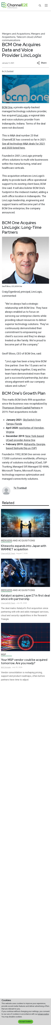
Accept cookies (25, 1021)
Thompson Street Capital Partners (21, 407)
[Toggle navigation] (46, 5)
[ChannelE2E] (15, 5)
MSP (3, 654)
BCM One (7, 107)
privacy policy (43, 1014)
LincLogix (22, 115)
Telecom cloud (24, 36)
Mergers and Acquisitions (16, 33)
